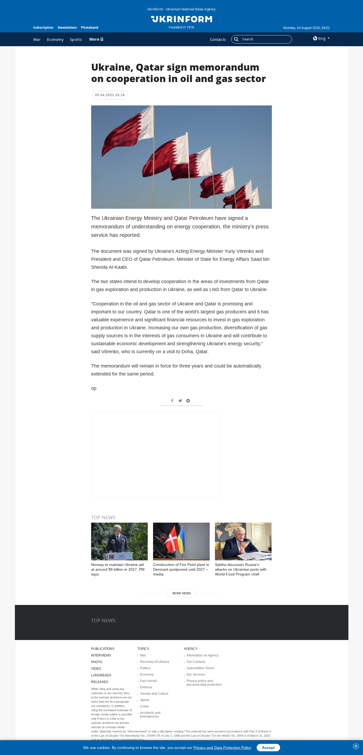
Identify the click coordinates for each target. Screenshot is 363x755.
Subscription (43, 27)
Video (96, 669)
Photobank (89, 27)
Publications (102, 649)
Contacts (218, 39)
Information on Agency (203, 655)
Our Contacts (196, 662)
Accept (268, 747)
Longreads (101, 675)
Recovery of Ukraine (155, 662)
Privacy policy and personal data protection (204, 682)
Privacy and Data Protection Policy (222, 747)
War (37, 39)
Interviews (101, 655)
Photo (96, 662)
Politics (145, 668)
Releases (99, 682)
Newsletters (67, 27)
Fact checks (148, 681)
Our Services (196, 674)
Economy (55, 39)
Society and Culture (154, 694)
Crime (144, 706)
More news (181, 593)
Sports (76, 39)
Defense (146, 687)
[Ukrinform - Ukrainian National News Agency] (181, 19)
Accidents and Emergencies (150, 714)
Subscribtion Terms (200, 668)
